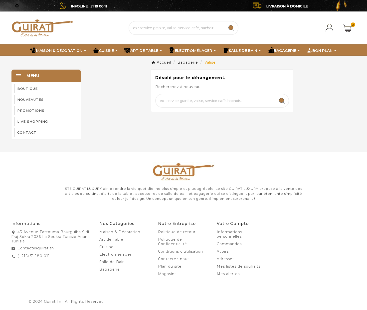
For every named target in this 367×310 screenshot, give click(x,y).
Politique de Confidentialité (172, 241)
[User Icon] (330, 28)
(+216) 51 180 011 (33, 256)
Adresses (225, 259)
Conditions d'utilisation (180, 251)
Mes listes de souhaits (238, 266)
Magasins (167, 274)
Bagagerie (109, 269)
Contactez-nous (173, 259)
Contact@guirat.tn (35, 248)
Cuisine (106, 247)
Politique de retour (176, 232)
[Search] (231, 28)
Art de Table (111, 239)
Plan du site (170, 266)
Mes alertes (228, 274)
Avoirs (223, 251)
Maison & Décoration (119, 232)
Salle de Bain (112, 262)
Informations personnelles (229, 234)
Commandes (229, 244)
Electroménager (115, 254)
